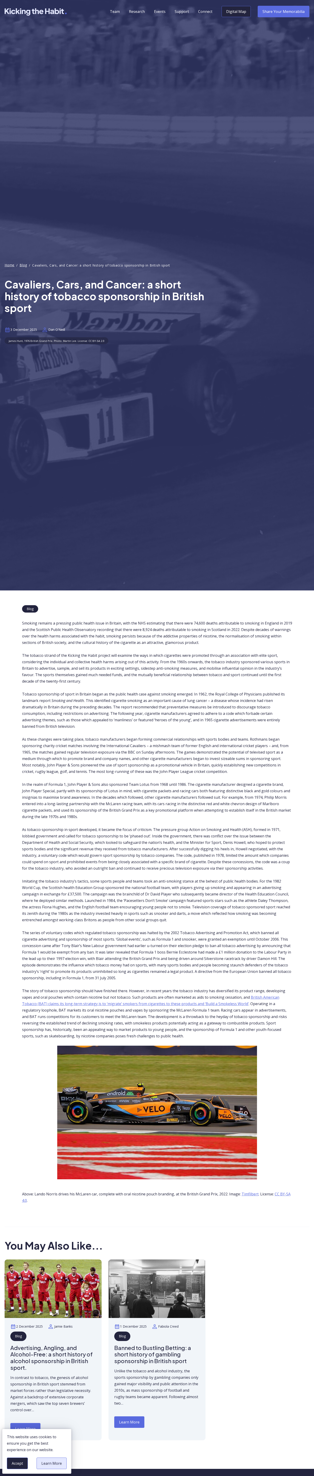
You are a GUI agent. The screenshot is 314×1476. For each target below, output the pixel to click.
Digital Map (236, 11)
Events (160, 11)
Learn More (51, 1465)
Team (115, 11)
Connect (205, 11)
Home (9, 265)
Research (137, 11)
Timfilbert (250, 1194)
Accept (18, 1465)
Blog (23, 265)
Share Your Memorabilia (284, 11)
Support (182, 11)
